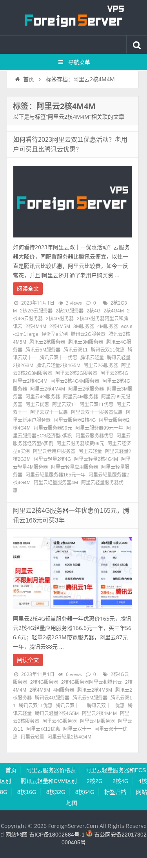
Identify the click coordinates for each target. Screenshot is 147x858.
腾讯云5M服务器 (42, 350)
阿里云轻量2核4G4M (96, 459)
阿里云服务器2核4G (75, 420)
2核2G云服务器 (36, 311)
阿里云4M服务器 (80, 397)
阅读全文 (28, 288)
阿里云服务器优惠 (94, 436)
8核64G (84, 792)
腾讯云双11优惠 (108, 350)
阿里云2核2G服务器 (76, 373)
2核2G (95, 781)
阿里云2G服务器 (100, 365)
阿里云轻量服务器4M (56, 482)
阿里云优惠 (37, 404)
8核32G (55, 792)
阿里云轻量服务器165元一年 (55, 475)
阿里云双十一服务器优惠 (97, 412)
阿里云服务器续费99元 (80, 443)
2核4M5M (59, 326)
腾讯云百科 (74, 17)
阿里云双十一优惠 (49, 412)
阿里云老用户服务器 (54, 451)
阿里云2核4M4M (47, 389)
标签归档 (115, 792)
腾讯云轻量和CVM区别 (49, 781)
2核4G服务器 (60, 318)
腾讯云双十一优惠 (58, 357)
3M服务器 (83, 326)
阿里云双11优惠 (96, 404)
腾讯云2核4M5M (94, 690)
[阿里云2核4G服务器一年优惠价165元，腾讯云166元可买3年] (72, 611)
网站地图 (16, 834)
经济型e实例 (55, 334)
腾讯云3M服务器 (85, 342)
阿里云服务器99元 (53, 428)
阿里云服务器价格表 (51, 770)
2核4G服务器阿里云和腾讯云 (91, 682)
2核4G (93, 311)
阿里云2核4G (114, 373)
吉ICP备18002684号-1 (57, 834)
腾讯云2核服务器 (47, 342)
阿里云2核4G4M (30, 381)
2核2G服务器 (69, 311)
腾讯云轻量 (92, 357)
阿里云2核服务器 (86, 389)
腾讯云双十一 (70, 705)
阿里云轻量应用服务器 (74, 467)
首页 (28, 79)
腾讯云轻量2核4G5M (58, 365)
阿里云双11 (64, 404)
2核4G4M (113, 311)
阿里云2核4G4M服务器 (75, 381)
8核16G (26, 792)
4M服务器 (107, 326)
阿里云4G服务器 (42, 397)
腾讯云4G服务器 (52, 698)
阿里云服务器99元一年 (99, 428)
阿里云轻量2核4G (52, 459)
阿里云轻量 (90, 451)
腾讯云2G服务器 (88, 334)
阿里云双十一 (77, 729)
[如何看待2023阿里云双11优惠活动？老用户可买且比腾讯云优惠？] (72, 240)
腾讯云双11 (76, 350)
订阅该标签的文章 (30, 113)
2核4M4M (35, 326)
